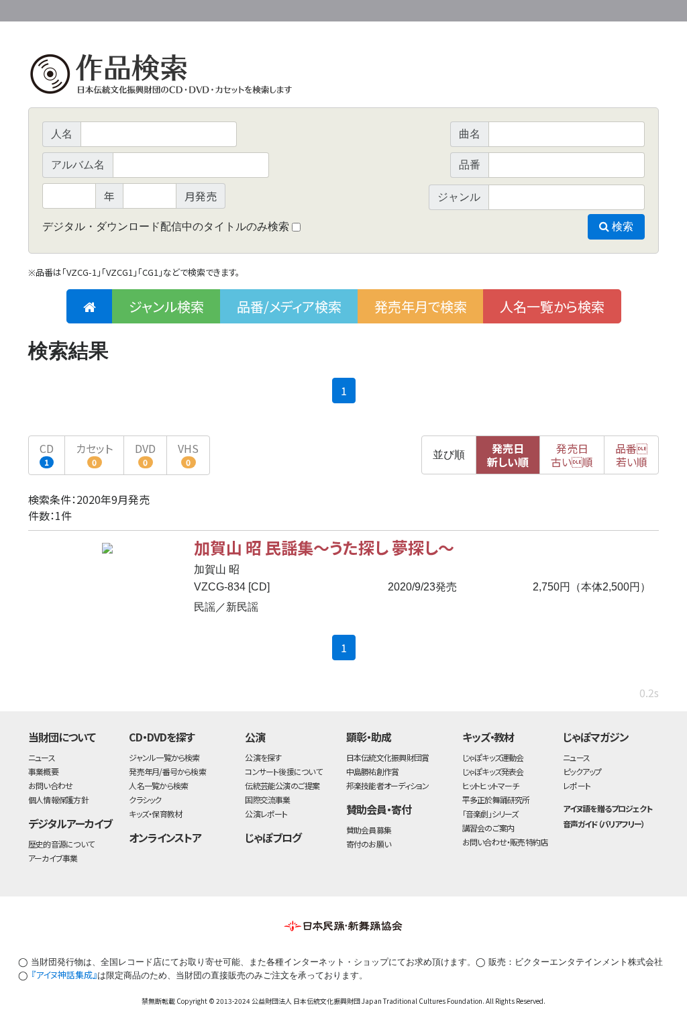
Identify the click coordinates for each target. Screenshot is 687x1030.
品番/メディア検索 (289, 306)
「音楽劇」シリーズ (490, 813)
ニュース (41, 757)
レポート (576, 785)
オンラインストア (165, 837)
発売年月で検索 (420, 306)
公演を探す (263, 757)
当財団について (61, 737)
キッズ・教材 (488, 737)
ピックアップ (582, 771)
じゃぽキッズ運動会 (493, 757)
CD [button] (47, 454)
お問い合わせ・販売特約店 (505, 841)
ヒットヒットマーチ (490, 785)
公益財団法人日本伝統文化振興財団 (100, 9)
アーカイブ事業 (53, 858)
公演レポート (266, 813)
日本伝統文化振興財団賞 (387, 757)
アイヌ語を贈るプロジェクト (607, 808)
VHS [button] (188, 454)
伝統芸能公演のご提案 (282, 785)
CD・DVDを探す (162, 737)
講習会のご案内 (488, 827)
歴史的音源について (61, 843)
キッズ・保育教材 (155, 813)
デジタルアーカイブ (70, 823)
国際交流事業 (267, 799)
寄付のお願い (368, 843)
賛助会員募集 (368, 829)
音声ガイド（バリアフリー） (603, 823)
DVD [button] (145, 454)
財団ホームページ (501, 8)
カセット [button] (94, 454)
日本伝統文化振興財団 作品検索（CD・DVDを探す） (343, 77)
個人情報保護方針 (58, 799)
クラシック (145, 799)
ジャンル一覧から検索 (164, 757)
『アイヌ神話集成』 (64, 974)
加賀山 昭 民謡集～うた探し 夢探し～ (324, 547)
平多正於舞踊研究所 (496, 799)
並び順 (449, 454)
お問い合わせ (622, 8)
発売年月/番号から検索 (167, 771)
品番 (631, 455)
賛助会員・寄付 (378, 809)
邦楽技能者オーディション (387, 785)
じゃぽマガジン (596, 737)
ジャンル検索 (166, 306)
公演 (255, 737)
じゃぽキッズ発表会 (493, 771)
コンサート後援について (283, 771)
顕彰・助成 (368, 737)
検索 (621, 226)
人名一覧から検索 (552, 306)
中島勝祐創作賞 (372, 771)
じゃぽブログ (273, 837)
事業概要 (555, 8)
